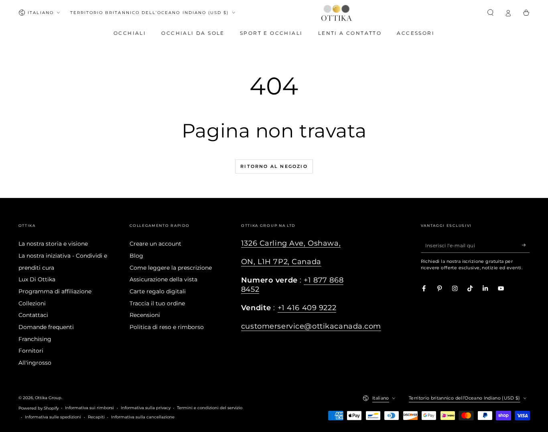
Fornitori (30, 350)
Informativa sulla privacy (145, 407)
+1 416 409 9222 (307, 307)
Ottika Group (48, 397)
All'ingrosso (34, 362)
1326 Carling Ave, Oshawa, (291, 243)
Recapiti (96, 417)
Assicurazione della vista (163, 279)
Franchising (34, 339)
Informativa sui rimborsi (89, 407)
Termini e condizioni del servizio (209, 407)
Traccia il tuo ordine (157, 303)
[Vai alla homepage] (336, 13)
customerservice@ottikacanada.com (311, 326)
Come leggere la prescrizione (171, 267)
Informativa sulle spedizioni (53, 417)
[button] (490, 12)
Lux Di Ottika (36, 279)
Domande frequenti (46, 327)
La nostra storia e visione (53, 243)
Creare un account (155, 243)
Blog (136, 255)
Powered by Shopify (38, 408)
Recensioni (145, 315)
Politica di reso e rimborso (167, 327)
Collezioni (32, 303)
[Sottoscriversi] (526, 245)
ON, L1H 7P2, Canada (281, 261)
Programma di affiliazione (54, 291)
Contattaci (33, 315)
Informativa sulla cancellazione (143, 417)
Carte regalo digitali (158, 291)
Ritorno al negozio (274, 166)
